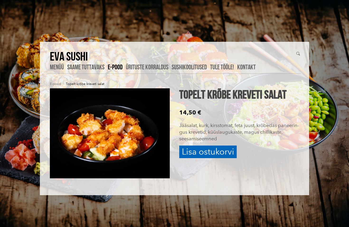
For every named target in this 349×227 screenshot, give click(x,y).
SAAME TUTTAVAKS (85, 67)
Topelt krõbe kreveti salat (85, 84)
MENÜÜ (57, 67)
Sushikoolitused (189, 67)
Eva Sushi (69, 56)
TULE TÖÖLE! (222, 67)
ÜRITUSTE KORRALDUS (147, 67)
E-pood (115, 67)
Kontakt (246, 67)
